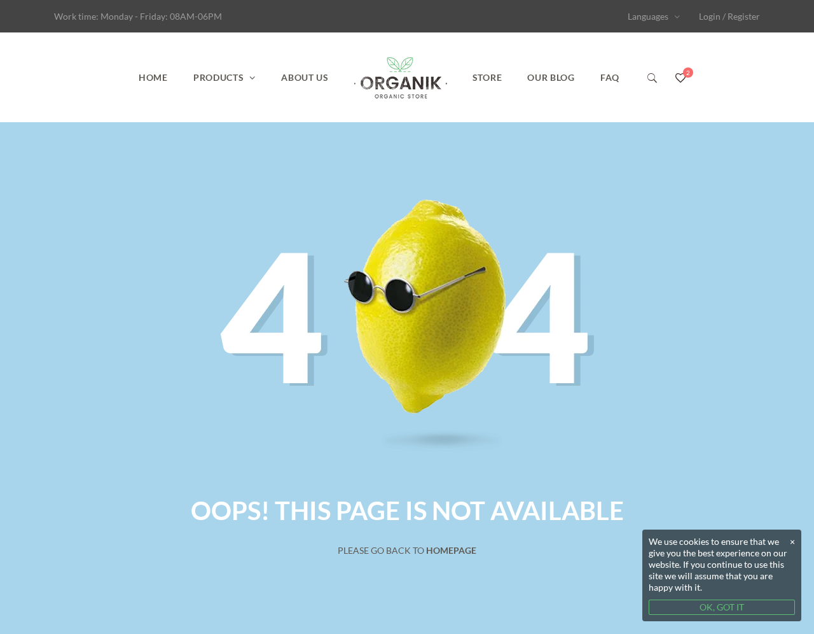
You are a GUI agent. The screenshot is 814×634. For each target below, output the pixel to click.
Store (487, 77)
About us (305, 77)
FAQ (609, 77)
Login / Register (729, 16)
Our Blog (551, 77)
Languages (648, 16)
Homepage (451, 550)
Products (218, 77)
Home (153, 77)
